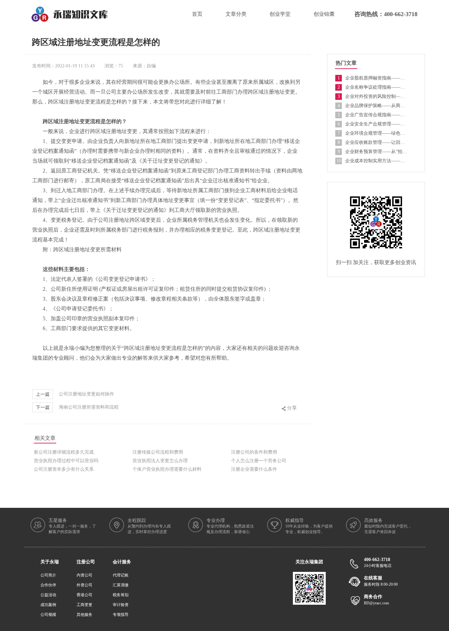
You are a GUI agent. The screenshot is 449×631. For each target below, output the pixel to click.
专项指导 (121, 614)
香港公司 (84, 595)
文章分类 (236, 14)
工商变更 (84, 604)
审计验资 (121, 604)
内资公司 (84, 575)
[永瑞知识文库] (69, 9)
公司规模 (48, 614)
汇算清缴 (121, 585)
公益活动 (48, 595)
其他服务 (84, 614)
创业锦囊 (324, 14)
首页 (197, 14)
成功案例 (48, 604)
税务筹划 (121, 595)
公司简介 (48, 575)
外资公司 (84, 585)
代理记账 (121, 575)
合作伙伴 (48, 585)
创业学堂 (280, 14)
